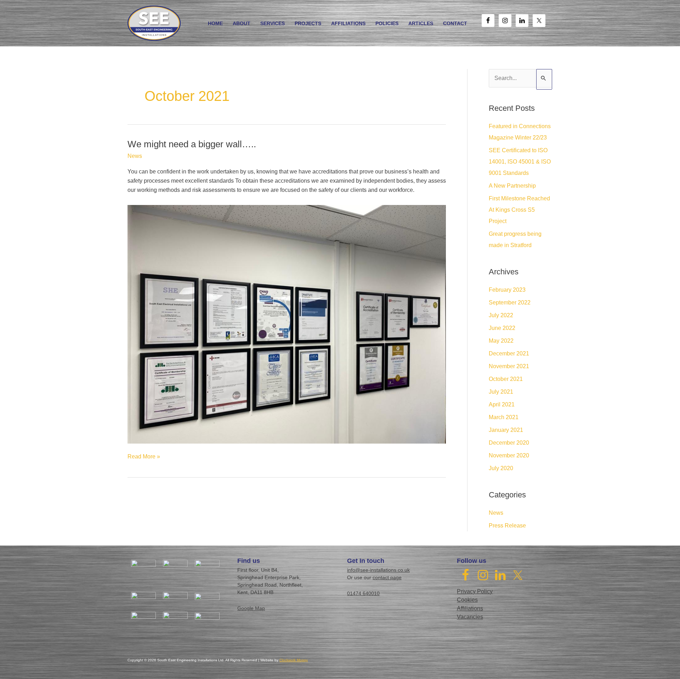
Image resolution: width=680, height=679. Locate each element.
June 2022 (502, 328)
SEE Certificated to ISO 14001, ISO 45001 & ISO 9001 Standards (520, 161)
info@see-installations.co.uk (378, 570)
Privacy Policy (475, 591)
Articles (420, 23)
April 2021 (502, 404)
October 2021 (506, 379)
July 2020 (501, 468)
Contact (455, 23)
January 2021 (506, 430)
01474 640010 (363, 593)
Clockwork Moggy (293, 660)
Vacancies (470, 617)
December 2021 (509, 353)
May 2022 (501, 341)
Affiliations (348, 23)
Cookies (467, 600)
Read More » (144, 457)
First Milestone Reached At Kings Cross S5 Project (519, 209)
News (135, 156)
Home (215, 23)
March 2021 (503, 417)
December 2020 (509, 443)
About (241, 23)
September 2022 (510, 302)
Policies (386, 23)
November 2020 (509, 455)
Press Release (507, 526)
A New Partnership (512, 186)
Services (272, 23)
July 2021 (501, 392)
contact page (387, 577)
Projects (308, 23)
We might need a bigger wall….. (192, 144)
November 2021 (509, 366)
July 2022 (501, 315)
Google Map (251, 608)
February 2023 (507, 290)
